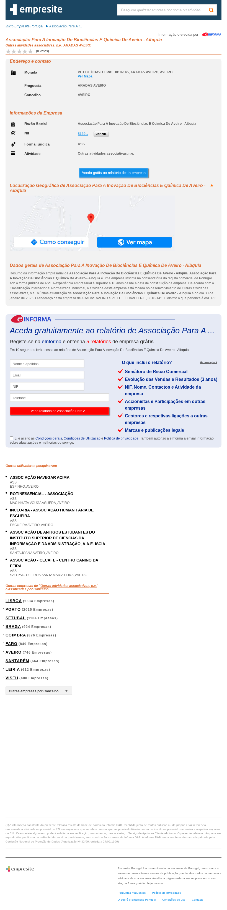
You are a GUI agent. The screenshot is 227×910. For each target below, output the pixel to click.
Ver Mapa (85, 76)
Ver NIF (101, 134)
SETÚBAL (16, 618)
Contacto (197, 899)
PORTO (13, 609)
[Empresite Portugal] (36, 14)
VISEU (12, 678)
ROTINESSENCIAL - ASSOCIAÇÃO (41, 494)
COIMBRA (16, 635)
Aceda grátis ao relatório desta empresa (114, 173)
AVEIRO (14, 652)
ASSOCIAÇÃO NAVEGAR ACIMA (39, 477)
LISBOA (14, 601)
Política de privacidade (121, 438)
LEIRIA (13, 669)
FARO (11, 643)
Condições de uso (173, 899)
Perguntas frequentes (132, 892)
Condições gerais (48, 438)
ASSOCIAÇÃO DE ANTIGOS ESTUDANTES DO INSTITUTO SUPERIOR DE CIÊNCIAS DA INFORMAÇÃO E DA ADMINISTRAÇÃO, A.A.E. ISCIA (57, 538)
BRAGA (13, 626)
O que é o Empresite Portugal (137, 899)
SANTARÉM (17, 661)
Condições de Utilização (82, 438)
